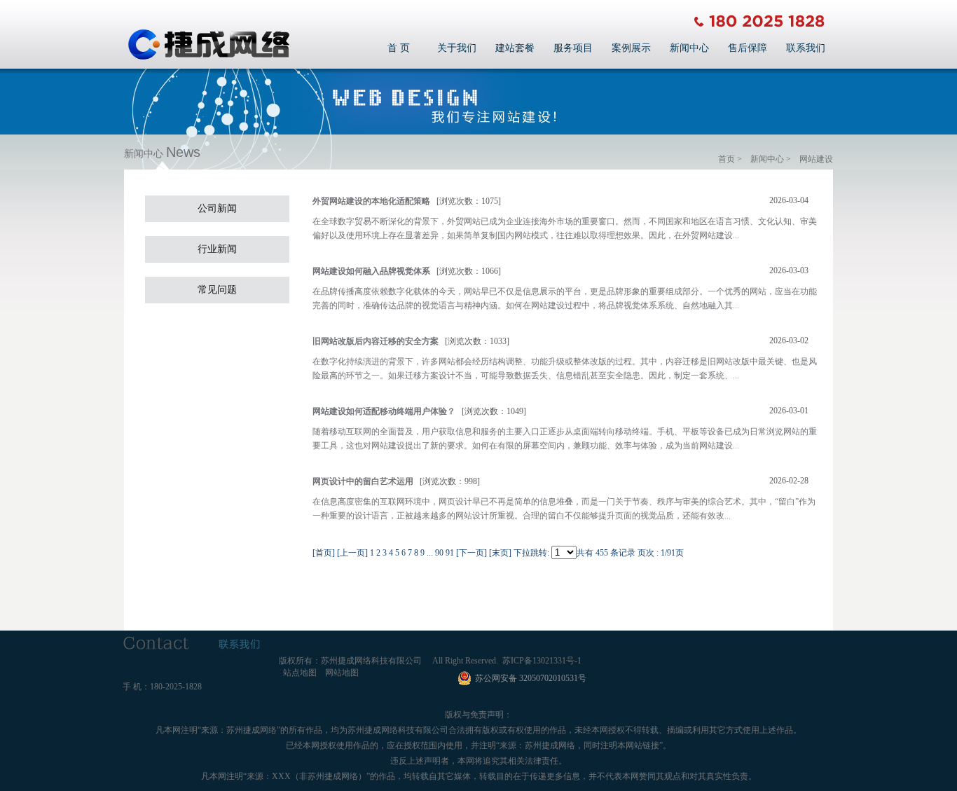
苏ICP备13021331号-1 (541, 661)
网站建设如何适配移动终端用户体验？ (383, 411)
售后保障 (747, 48)
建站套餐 (515, 48)
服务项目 (573, 48)
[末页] (500, 553)
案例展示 (631, 48)
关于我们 (456, 48)
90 (439, 553)
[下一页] (471, 553)
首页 (726, 159)
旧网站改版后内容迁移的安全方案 (375, 341)
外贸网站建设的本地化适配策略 (371, 201)
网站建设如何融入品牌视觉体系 (371, 271)
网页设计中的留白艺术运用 (362, 481)
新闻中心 (689, 48)
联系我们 (805, 48)
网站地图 (342, 672)
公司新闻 (217, 208)
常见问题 (217, 289)
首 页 (398, 48)
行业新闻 (217, 249)
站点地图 (300, 672)
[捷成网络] (208, 58)
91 (450, 553)
